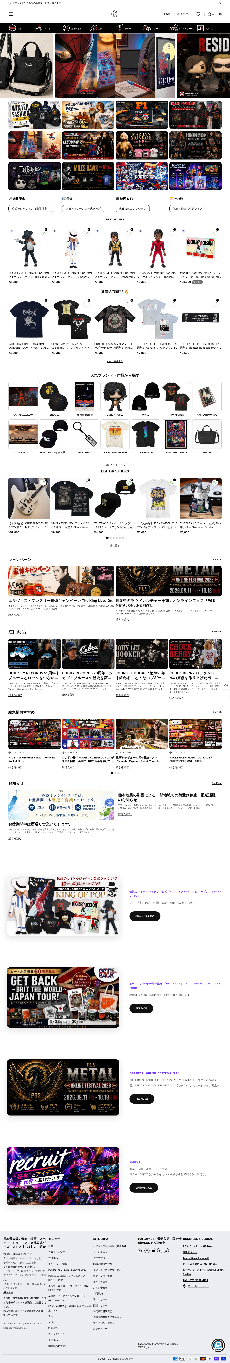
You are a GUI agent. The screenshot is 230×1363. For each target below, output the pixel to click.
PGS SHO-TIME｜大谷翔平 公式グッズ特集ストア (69, 1308)
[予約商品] (200, 28)
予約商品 (53, 1340)
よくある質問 (100, 1281)
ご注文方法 (99, 1258)
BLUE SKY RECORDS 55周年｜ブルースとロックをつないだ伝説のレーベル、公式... (33, 675)
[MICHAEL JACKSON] (23, 396)
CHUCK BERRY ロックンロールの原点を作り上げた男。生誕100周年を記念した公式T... (194, 675)
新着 (50, 1246)
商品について (100, 1329)
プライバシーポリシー (105, 1323)
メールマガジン (101, 1252)
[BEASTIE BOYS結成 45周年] (53, 434)
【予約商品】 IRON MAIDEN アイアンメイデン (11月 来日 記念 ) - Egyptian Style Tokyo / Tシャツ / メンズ (157, 525)
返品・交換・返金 (102, 1275)
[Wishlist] (198, 14)
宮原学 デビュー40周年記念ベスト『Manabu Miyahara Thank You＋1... (138, 759)
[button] (10, 14)
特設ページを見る (145, 916)
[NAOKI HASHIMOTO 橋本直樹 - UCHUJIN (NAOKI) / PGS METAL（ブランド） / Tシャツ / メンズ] (29, 319)
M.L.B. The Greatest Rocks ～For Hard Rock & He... (32, 759)
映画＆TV (53, 1328)
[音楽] (93, 28)
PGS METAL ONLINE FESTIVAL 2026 (67, 1269)
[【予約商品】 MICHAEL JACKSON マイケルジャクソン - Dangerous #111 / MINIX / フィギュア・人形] (115, 248)
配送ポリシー (100, 1305)
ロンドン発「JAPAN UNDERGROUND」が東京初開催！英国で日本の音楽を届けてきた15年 (88, 759)
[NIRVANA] (53, 396)
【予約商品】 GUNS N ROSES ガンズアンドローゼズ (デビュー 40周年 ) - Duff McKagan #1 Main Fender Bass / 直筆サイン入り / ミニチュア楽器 (29, 525)
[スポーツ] (146, 28)
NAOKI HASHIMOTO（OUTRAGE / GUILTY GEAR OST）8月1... (190, 759)
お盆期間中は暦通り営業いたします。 (40, 824)
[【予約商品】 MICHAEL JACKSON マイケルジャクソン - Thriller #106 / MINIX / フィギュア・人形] (158, 248)
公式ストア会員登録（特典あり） (111, 1246)
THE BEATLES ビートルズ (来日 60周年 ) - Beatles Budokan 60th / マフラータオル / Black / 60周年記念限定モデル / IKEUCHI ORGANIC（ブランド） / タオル (200, 346)
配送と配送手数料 (102, 1263)
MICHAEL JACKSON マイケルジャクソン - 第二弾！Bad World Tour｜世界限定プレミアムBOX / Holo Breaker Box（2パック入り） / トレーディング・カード (200, 275)
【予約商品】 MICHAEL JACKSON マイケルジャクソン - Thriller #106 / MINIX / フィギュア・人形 (157, 275)
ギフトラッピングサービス (107, 1269)
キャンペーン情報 (57, 1263)
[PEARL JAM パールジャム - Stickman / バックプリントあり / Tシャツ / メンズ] (72, 319)
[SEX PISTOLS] (84, 434)
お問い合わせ (100, 1287)
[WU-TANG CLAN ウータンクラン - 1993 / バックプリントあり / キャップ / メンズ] (115, 498)
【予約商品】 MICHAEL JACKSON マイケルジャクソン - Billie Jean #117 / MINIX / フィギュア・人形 (28, 275)
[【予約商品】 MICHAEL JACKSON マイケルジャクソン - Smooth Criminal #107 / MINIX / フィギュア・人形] (72, 248)
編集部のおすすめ (57, 1346)
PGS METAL (142, 1098)
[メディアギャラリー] (34, 115)
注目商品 (53, 1258)
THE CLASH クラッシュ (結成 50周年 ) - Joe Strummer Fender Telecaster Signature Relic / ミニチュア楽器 (200, 525)
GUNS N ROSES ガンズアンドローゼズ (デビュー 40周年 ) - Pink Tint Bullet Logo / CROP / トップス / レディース (115, 346)
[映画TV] (120, 28)
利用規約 (98, 1293)
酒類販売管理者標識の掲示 (107, 1317)
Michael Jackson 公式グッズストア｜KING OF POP (67, 1278)
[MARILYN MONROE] (207, 396)
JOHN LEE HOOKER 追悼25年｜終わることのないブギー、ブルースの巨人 (140, 675)
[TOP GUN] (23, 434)
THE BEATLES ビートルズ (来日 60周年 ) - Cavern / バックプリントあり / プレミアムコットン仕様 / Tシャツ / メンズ (157, 346)
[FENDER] (207, 434)
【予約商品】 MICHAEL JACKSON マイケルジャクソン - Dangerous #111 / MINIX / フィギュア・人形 (114, 275)
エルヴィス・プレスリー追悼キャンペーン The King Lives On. (60, 600)
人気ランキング (56, 1252)
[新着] (12, 28)
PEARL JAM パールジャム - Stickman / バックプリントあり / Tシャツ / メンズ (71, 346)
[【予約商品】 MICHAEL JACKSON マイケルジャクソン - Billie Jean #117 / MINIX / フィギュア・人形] (29, 248)
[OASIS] (145, 396)
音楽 (50, 1316)
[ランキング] (39, 28)
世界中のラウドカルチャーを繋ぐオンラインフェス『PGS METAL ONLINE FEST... (165, 603)
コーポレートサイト (198, 1285)
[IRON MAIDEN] (176, 396)
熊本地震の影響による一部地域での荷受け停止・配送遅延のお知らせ (167, 797)
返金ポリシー (100, 1299)
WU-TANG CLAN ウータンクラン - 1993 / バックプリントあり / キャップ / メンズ (114, 525)
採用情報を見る (144, 1187)
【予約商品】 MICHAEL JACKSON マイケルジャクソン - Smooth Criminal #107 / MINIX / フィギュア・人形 (71, 275)
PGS (109, 1358)
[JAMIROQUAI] (145, 434)
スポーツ (53, 1322)
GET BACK (141, 1008)
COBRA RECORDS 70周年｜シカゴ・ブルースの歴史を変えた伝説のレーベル (87, 675)
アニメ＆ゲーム (56, 1334)
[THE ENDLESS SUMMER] (115, 434)
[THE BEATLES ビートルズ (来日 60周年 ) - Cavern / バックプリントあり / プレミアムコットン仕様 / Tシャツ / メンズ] (158, 319)
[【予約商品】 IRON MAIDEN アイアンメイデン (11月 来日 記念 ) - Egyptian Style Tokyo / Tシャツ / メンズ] (158, 498)
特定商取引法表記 (102, 1311)
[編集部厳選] (66, 28)
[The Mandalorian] (84, 396)
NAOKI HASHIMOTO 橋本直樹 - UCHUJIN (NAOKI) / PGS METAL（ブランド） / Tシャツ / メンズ (27, 346)
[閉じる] (220, 3)
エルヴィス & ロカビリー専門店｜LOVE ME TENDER (69, 1288)
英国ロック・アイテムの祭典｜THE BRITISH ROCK (67, 1298)
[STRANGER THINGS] (176, 434)
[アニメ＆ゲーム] (173, 28)
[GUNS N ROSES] (115, 396)
